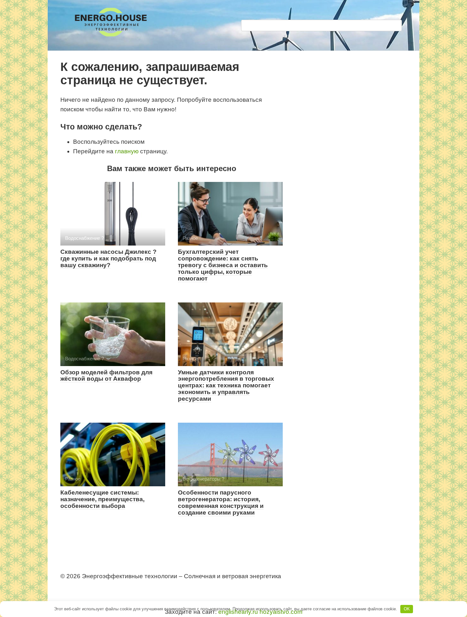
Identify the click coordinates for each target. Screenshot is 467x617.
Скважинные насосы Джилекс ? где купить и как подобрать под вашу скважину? (108, 258)
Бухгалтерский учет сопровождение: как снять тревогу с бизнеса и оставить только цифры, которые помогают (223, 265)
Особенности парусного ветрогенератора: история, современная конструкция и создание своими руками (221, 502)
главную (127, 151)
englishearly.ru (238, 611)
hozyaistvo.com (281, 611)
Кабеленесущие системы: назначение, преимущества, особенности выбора (102, 499)
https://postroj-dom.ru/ (86, 588)
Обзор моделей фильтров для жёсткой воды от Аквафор (106, 375)
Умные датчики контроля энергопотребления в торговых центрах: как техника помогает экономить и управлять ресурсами (226, 385)
